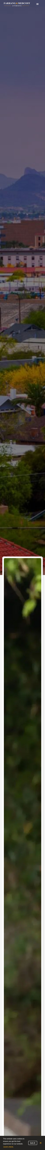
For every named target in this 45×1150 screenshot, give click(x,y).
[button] (37, 4)
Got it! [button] (32, 1143)
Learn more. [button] (8, 1147)
